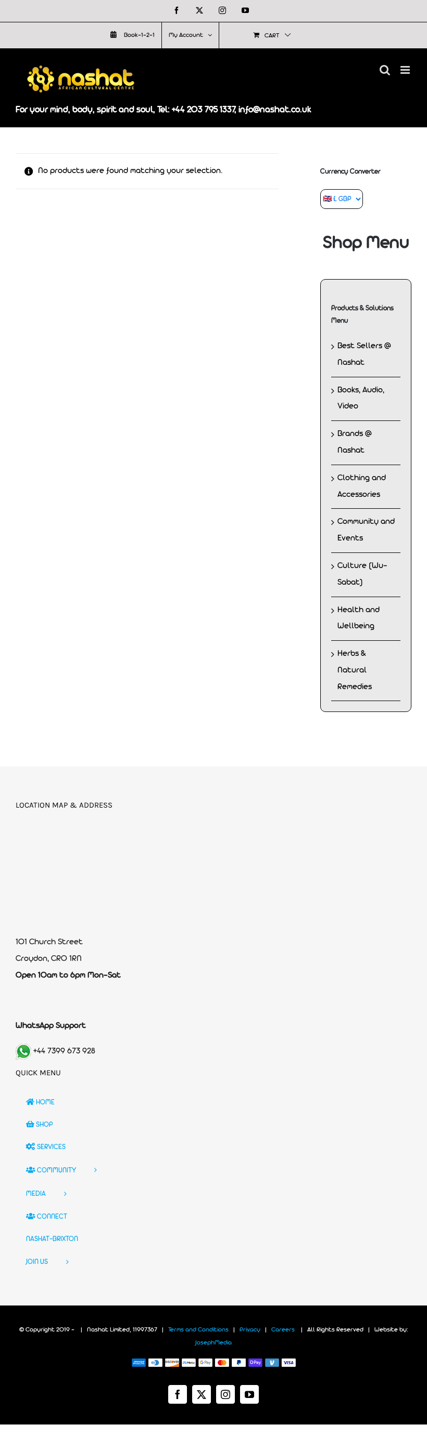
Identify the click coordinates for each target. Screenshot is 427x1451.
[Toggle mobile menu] (405, 69)
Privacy (250, 1330)
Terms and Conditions (198, 1330)
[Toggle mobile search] (385, 69)
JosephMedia (213, 1343)
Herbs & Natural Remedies (354, 670)
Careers (283, 1330)
